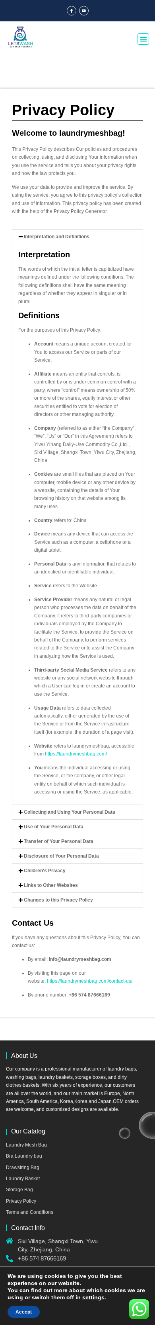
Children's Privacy (45, 870)
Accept (23, 1312)
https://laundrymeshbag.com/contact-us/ (89, 981)
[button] (143, 39)
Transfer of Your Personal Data (58, 841)
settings (93, 1297)
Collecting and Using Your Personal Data (69, 812)
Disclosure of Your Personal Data (61, 856)
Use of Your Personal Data (53, 827)
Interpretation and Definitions (56, 236)
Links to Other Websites (51, 885)
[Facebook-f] (71, 10)
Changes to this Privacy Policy (58, 900)
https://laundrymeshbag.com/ (76, 754)
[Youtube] (84, 10)
